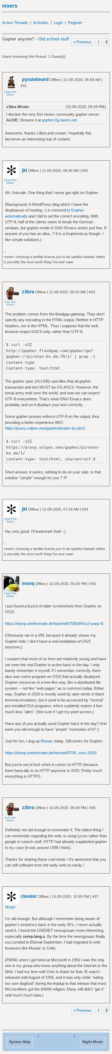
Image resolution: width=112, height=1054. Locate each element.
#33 (92, 292)
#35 (93, 584)
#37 (95, 896)
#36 (92, 808)
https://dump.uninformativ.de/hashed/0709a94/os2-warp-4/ (54, 623)
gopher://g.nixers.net (59, 120)
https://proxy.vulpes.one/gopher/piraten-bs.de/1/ (45, 428)
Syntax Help (19, 1042)
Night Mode (92, 1042)
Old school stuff (53, 39)
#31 (24, 86)
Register (75, 22)
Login (58, 22)
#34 (85, 509)
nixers (9, 6)
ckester (29, 896)
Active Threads (15, 22)
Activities (40, 22)
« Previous (82, 42)
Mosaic (47, 741)
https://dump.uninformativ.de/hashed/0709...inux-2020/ (51, 753)
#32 (85, 170)
